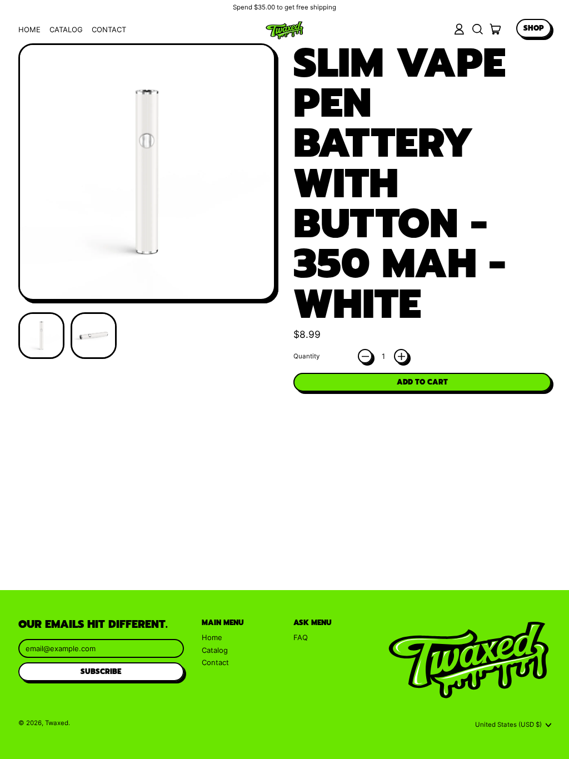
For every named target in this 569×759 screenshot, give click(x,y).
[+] (401, 356)
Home (29, 29)
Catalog (66, 29)
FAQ (300, 637)
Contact (109, 29)
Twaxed (56, 723)
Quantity (306, 356)
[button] (477, 29)
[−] (365, 356)
